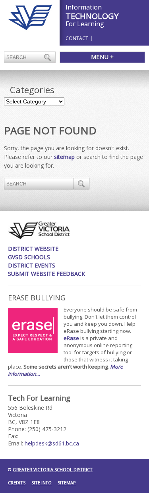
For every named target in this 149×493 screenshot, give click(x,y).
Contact (77, 38)
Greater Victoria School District (53, 469)
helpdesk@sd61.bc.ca (52, 443)
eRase (71, 338)
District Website (33, 248)
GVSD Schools (29, 257)
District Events (31, 265)
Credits (16, 482)
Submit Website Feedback (46, 273)
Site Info (41, 482)
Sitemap (67, 482)
